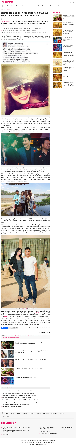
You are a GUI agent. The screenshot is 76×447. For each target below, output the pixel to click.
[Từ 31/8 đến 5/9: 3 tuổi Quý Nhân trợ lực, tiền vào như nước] (57, 32)
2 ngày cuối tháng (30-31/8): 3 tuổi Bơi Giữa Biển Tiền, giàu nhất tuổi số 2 (68, 55)
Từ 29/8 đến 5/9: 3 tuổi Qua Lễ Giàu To (68, 75)
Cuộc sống (51, 5)
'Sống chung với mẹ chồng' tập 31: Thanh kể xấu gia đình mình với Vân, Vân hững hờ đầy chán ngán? (31, 343)
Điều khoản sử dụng (34, 444)
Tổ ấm (11, 5)
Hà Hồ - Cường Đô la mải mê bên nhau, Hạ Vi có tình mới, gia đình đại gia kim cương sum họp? (24, 32)
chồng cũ (25, 308)
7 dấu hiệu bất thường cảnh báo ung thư (25, 377)
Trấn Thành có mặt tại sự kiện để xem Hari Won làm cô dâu (16, 397)
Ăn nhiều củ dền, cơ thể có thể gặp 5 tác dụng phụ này (29, 368)
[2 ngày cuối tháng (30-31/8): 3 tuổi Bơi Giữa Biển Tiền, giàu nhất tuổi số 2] (57, 55)
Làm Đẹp (24, 5)
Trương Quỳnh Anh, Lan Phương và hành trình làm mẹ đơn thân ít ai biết (20, 399)
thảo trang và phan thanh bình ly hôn (11, 337)
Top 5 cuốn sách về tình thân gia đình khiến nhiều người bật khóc (18, 393)
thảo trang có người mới (39, 335)
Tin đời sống (6, 416)
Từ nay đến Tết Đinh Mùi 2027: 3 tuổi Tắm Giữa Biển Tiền (68, 69)
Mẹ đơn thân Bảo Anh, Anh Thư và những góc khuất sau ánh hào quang (19, 391)
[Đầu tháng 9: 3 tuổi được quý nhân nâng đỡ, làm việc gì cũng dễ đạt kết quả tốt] (57, 62)
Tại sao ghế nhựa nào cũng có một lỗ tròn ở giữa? (68, 39)
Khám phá (59, 5)
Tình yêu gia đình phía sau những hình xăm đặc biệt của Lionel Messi (19, 395)
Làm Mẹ (17, 5)
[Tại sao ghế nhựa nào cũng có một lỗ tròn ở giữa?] (57, 40)
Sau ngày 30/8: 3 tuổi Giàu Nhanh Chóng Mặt (68, 23)
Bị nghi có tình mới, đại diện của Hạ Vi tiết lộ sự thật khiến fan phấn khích (19, 30)
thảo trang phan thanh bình (27, 335)
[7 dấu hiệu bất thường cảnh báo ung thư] (7, 380)
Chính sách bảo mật (42, 444)
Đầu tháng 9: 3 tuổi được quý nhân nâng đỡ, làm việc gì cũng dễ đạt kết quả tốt (68, 62)
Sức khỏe (30, 5)
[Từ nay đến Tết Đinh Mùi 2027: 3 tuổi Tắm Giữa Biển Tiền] (57, 70)
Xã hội (6, 5)
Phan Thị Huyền (46, 332)
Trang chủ (3, 9)
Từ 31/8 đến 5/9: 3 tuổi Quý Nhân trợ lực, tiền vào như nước (68, 32)
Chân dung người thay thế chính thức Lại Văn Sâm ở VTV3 (30, 360)
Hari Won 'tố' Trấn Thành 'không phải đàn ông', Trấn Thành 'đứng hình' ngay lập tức (32, 351)
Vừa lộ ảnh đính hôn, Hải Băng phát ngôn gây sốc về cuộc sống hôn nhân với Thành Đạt (22, 28)
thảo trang (9, 335)
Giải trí (37, 5)
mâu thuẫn (38, 313)
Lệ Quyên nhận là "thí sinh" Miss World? (12, 406)
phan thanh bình (16, 335)
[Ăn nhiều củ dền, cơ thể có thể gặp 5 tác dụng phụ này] (7, 372)
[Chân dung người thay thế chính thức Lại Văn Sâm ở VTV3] (7, 363)
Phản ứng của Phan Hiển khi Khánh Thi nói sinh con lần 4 (16, 404)
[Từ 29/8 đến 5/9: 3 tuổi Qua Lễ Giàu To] (57, 77)
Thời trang (44, 5)
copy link (48, 327)
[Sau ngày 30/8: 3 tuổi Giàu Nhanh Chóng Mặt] (57, 25)
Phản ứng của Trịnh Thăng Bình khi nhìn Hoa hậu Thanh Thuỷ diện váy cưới (21, 402)
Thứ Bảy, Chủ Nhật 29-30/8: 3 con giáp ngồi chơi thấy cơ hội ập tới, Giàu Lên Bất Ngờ (69, 85)
